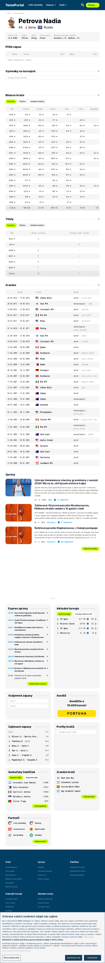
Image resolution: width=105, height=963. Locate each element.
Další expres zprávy (37, 684)
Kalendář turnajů (13, 893)
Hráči (9, 13)
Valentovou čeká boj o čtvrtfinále (29, 656)
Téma (50, 500)
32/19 (25, 136)
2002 (11, 180)
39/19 (25, 125)
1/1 (68, 114)
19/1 (40, 158)
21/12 (53, 169)
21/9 (53, 164)
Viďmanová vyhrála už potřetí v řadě (28, 643)
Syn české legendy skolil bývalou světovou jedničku (29, 614)
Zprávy (38, 823)
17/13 (53, 136)
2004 (11, 169)
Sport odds (40, 829)
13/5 (40, 175)
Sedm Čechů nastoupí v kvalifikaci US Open (30, 621)
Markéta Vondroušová (13, 879)
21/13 (53, 147)
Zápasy (50, 5)
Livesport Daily (43, 903)
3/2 (81, 131)
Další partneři (40, 841)
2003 (11, 175)
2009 (11, 142)
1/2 (67, 191)
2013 (11, 120)
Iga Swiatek (9, 883)
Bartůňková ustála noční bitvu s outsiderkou (28, 628)
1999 (11, 197)
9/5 (40, 147)
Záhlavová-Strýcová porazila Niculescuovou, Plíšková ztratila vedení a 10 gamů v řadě (61, 507)
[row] (52, 114)
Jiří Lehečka (9, 871)
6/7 (26, 180)
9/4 (67, 147)
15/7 (67, 164)
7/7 (53, 120)
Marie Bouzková (11, 887)
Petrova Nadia (19, 13)
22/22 (25, 186)
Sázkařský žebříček (77, 875)
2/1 (95, 153)
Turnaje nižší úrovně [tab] (83, 614)
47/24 (25, 147)
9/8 (26, 197)
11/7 (67, 158)
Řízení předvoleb (11, 958)
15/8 (53, 125)
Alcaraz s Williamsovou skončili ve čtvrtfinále (30, 669)
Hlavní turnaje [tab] (64, 614)
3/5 (40, 131)
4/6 (26, 114)
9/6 (40, 142)
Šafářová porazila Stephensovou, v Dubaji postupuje (65, 528)
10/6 (40, 125)
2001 (11, 186)
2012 (11, 125)
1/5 (40, 191)
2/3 (81, 191)
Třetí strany (88, 937)
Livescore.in (19, 829)
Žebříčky (74, 862)
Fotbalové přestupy (45, 899)
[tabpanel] (52, 158)
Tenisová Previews (45, 871)
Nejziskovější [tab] (15, 777)
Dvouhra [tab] (11, 101)
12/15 (26, 191)
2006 (11, 158)
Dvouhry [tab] (10, 225)
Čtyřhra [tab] (22, 101)
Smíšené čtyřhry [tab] (37, 101)
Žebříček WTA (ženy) (77, 871)
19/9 (53, 153)
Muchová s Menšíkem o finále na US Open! (29, 662)
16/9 (53, 175)
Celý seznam (88, 796)
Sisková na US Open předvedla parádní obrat (27, 676)
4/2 (81, 142)
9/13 (26, 120)
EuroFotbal (18, 835)
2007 (11, 153)
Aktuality (51, 522)
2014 (11, 114)
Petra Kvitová (10, 875)
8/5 (40, 169)
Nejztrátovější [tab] (32, 777)
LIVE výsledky (35, 5)
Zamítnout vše (73, 958)
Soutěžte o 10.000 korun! (76, 703)
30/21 (25, 142)
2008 (11, 147)
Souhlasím (92, 958)
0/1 (40, 114)
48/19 (25, 158)
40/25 (25, 169)
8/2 (81, 147)
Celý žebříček (40, 806)
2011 (11, 131)
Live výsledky (19, 823)
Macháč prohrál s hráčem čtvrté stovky (29, 650)
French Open (10, 903)
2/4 (40, 120)
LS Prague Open (44, 907)
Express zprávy (43, 879)
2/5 (67, 186)
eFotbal (38, 835)
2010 (11, 136)
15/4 (40, 164)
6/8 (53, 186)
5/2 (67, 125)
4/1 (81, 197)
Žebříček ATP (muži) (77, 867)
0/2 (81, 120)
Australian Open (11, 899)
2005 (11, 164)
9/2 (81, 125)
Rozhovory (42, 875)
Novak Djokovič (11, 867)
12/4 (40, 136)
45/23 (25, 175)
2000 (11, 191)
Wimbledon (9, 907)
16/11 (53, 131)
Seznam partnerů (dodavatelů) (16, 951)
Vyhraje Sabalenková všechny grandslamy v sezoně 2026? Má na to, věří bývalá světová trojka (66, 482)
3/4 (53, 114)
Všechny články (90, 549)
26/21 (25, 131)
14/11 (53, 142)
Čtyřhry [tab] (22, 225)
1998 (11, 202)
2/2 (67, 197)
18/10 (53, 158)
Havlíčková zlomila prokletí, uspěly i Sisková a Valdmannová (29, 636)
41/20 (25, 153)
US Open (8, 911)
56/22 (25, 164)
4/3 (67, 131)
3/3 (81, 169)
